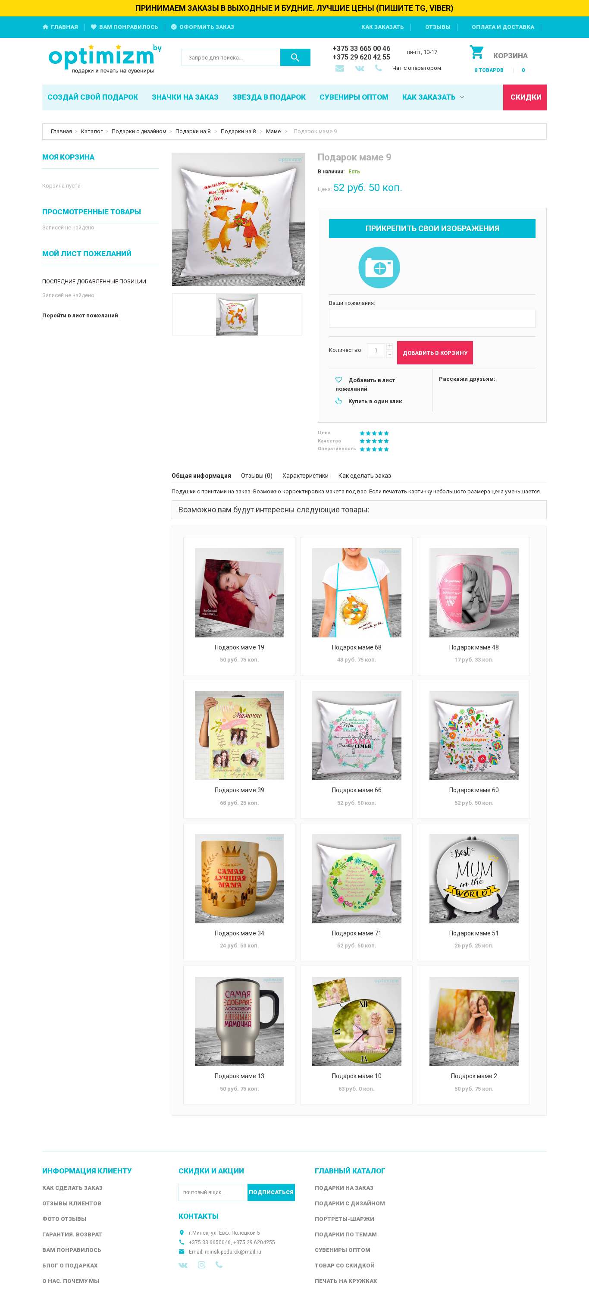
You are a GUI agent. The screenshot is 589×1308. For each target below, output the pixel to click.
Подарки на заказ (344, 1188)
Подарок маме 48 (474, 647)
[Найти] (295, 57)
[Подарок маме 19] (239, 592)
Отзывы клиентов (71, 1203)
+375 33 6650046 (210, 1242)
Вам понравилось (128, 27)
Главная (64, 27)
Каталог (92, 131)
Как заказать (382, 27)
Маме (274, 131)
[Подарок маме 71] (356, 878)
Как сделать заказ (364, 475)
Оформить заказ (206, 27)
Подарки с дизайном (139, 131)
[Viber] (219, 1265)
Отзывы (438, 27)
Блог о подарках (69, 1265)
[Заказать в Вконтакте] (360, 69)
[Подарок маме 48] (474, 592)
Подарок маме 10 (357, 1076)
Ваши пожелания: (352, 303)
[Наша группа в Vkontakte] (183, 1265)
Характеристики (305, 475)
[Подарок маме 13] (239, 1021)
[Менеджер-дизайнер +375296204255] (380, 69)
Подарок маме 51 (474, 933)
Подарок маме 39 (239, 790)
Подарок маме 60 (474, 790)
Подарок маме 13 (239, 1076)
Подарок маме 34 (239, 933)
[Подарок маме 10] (356, 1021)
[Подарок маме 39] (239, 735)
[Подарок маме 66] (356, 735)
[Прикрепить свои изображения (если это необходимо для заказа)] (379, 268)
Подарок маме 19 (239, 647)
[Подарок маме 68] (356, 592)
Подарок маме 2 (474, 1076)
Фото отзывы (64, 1219)
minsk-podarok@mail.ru (233, 1252)
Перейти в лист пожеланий (80, 315)
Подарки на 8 (193, 131)
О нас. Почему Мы (70, 1281)
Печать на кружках (346, 1281)
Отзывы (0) (257, 475)
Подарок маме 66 (357, 790)
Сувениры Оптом (342, 1250)
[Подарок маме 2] (474, 1021)
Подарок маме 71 (357, 933)
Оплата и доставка (503, 27)
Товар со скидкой (345, 1265)
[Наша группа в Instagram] (201, 1265)
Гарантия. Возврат (72, 1234)
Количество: (346, 350)
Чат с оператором (416, 68)
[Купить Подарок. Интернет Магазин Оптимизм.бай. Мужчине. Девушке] (105, 59)
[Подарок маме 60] (474, 735)
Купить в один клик (375, 401)
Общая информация (201, 475)
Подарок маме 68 (357, 647)
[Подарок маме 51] (474, 878)
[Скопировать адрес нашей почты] (340, 69)
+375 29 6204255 (254, 1242)
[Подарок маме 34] (239, 878)
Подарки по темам (346, 1234)
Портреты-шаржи (344, 1219)
